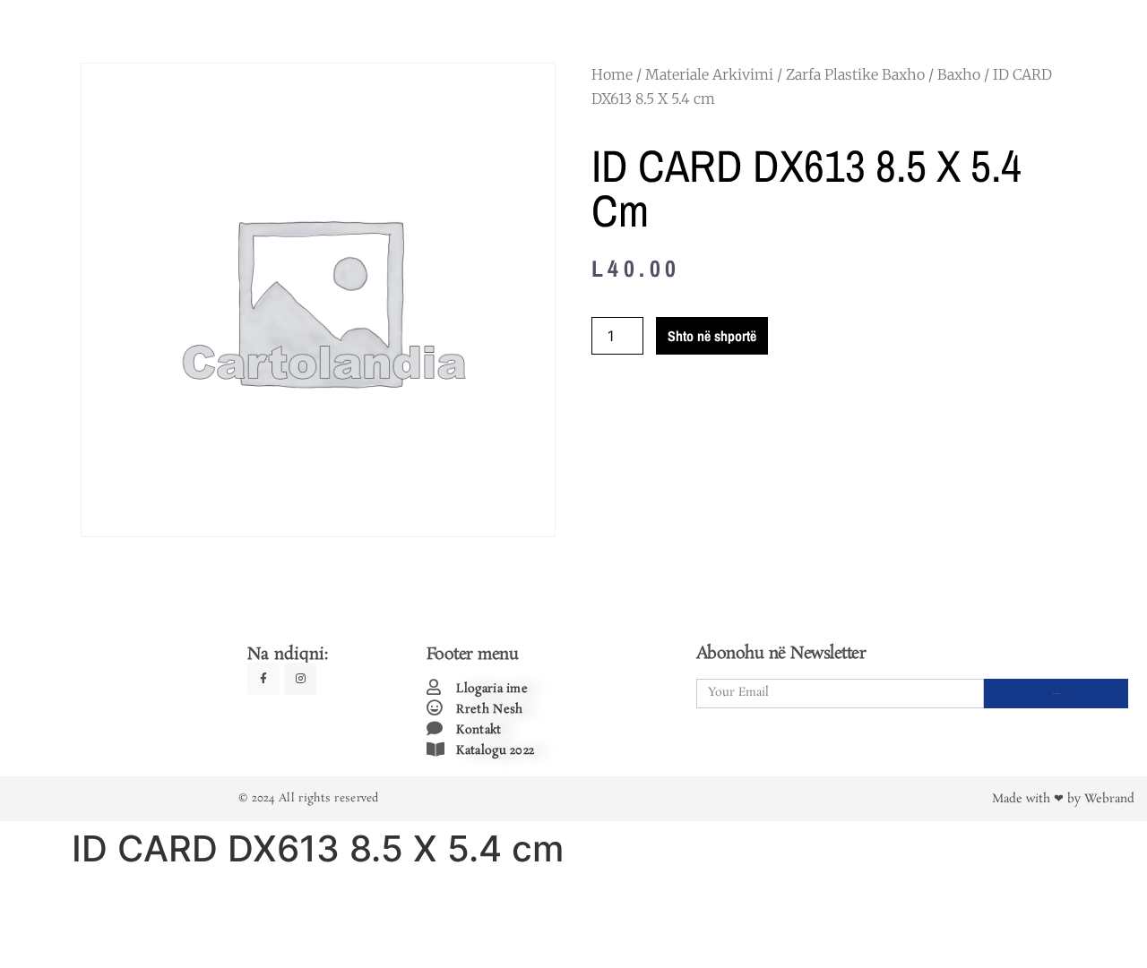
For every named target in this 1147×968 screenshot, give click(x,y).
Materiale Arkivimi (709, 74)
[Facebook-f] (263, 679)
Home (612, 74)
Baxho (958, 74)
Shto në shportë (712, 336)
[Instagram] (300, 679)
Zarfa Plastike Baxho (855, 74)
